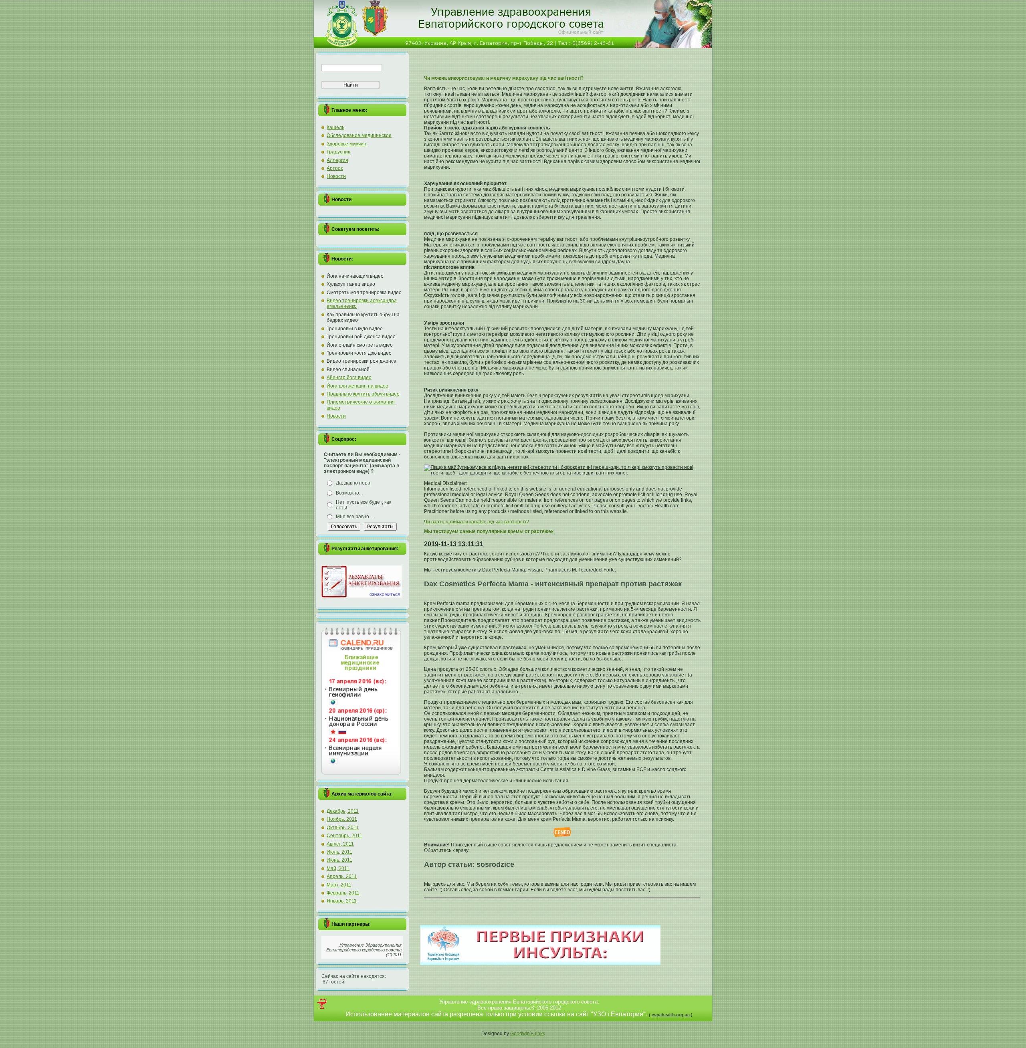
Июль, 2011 (339, 852)
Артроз (335, 168)
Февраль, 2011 (343, 893)
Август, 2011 (340, 844)
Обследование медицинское (359, 135)
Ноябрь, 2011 (342, 819)
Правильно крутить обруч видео (363, 394)
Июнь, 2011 (339, 860)
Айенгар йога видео (349, 377)
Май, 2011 (338, 868)
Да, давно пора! (354, 483)
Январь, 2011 (342, 901)
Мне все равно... (354, 516)
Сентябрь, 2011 (344, 835)
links (540, 1033)
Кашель (335, 127)
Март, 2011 (339, 885)
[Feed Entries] (322, 1004)
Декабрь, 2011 (343, 811)
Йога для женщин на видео (357, 386)
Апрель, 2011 (342, 876)
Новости (336, 176)
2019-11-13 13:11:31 (453, 544)
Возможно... (349, 493)
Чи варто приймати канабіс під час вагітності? (476, 522)
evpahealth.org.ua (671, 1014)
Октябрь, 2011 (343, 827)
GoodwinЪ (522, 1033)
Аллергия (337, 160)
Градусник (338, 152)
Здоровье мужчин (346, 144)
